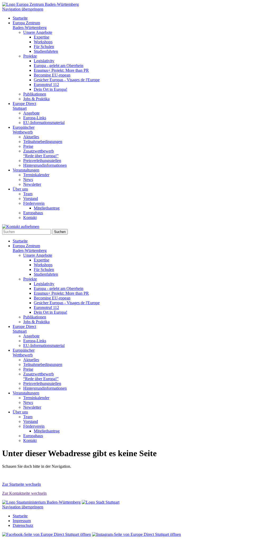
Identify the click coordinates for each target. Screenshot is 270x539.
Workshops (43, 42)
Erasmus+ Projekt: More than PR (61, 70)
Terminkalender (36, 175)
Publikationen (34, 94)
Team (27, 194)
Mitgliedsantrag (47, 208)
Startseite (20, 18)
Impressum (22, 520)
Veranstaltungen (26, 170)
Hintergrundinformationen (45, 165)
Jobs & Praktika (36, 99)
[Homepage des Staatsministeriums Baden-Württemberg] (41, 502)
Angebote (31, 113)
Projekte (30, 56)
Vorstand (30, 198)
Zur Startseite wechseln (21, 484)
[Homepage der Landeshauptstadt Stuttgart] (100, 502)
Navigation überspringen (22, 9)
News (28, 179)
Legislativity (44, 61)
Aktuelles (31, 137)
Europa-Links (34, 118)
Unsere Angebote (37, 32)
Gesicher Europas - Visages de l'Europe (67, 80)
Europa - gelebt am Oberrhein (58, 65)
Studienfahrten (46, 51)
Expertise (41, 37)
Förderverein (34, 203)
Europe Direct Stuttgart (24, 106)
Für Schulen (44, 46)
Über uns (20, 189)
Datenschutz (23, 525)
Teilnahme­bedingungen (42, 141)
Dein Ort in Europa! (50, 89)
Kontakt (30, 217)
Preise (28, 146)
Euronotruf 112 (46, 84)
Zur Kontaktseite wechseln (24, 493)
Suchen (60, 232)
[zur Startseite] (40, 4)
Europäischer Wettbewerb (24, 129)
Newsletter (32, 184)
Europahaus (33, 213)
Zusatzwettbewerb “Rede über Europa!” (41, 153)
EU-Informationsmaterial (44, 122)
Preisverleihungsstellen (42, 160)
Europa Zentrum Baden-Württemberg (30, 25)
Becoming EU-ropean (52, 75)
